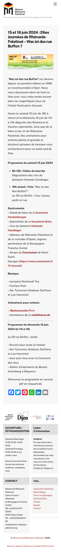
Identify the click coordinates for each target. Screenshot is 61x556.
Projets (36, 502)
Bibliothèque (39, 492)
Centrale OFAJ (40, 498)
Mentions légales (14, 546)
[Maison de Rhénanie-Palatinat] (14, 14)
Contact (37, 508)
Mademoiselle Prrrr (22, 310)
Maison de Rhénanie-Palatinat (28, 538)
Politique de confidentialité (34, 546)
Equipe (36, 505)
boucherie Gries (41, 221)
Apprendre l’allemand (43, 489)
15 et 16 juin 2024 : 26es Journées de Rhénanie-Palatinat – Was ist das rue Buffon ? (30, 39)
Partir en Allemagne (42, 495)
